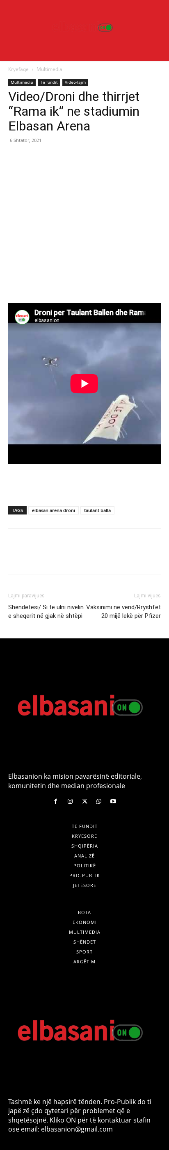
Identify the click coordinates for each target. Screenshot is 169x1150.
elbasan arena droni (53, 510)
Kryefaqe (18, 69)
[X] (35, 159)
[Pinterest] (54, 159)
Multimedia (49, 69)
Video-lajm (75, 82)
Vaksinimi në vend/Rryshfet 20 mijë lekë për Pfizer (123, 612)
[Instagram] (70, 801)
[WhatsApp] (73, 159)
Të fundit (49, 82)
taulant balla (97, 510)
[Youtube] (113, 801)
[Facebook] (16, 159)
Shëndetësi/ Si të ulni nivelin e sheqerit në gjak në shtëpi (46, 612)
